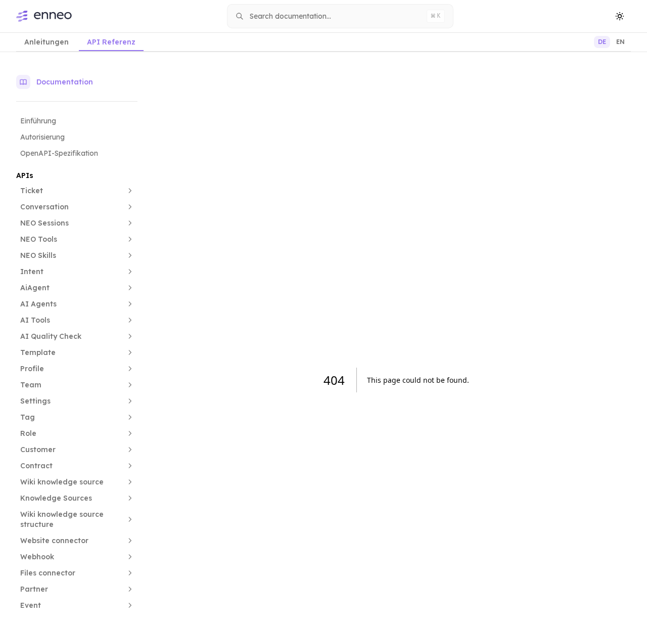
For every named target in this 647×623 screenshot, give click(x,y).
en (620, 42)
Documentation (64, 81)
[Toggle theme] (620, 16)
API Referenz (111, 42)
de (602, 42)
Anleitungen (46, 42)
